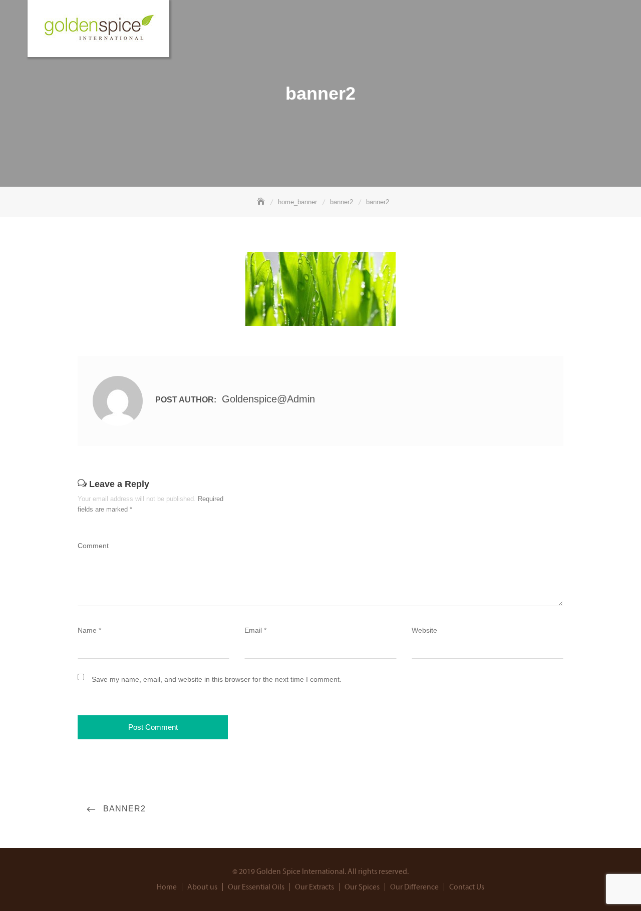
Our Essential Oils (256, 887)
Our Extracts (314, 887)
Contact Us (466, 887)
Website (424, 630)
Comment (93, 546)
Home (167, 887)
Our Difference (414, 887)
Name (89, 630)
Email (255, 630)
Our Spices (362, 887)
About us (202, 887)
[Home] (262, 202)
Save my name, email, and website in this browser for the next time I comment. (217, 679)
